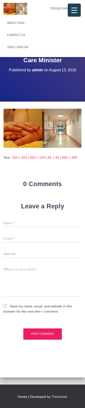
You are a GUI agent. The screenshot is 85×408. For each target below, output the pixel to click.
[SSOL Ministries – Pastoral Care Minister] (42, 128)
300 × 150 (37, 157)
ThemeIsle (59, 397)
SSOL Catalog (17, 47)
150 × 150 (19, 157)
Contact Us (16, 35)
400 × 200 (69, 157)
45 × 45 (53, 157)
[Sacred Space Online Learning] (17, 9)
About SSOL (16, 23)
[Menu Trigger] (74, 10)
